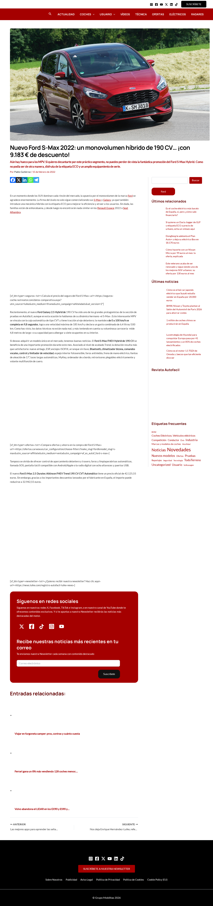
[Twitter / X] (166, 4)
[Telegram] (36, 180)
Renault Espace (105, 207)
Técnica (141, 14)
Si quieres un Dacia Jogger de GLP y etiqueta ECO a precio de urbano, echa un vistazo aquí (183, 225)
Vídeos (125, 14)
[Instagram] (151, 4)
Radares (197, 14)
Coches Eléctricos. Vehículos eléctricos (173, 435)
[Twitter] (103, 858)
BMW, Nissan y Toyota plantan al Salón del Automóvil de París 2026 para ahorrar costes (184, 309)
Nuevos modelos (163, 455)
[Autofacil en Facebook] (31, 628)
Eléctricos (177, 14)
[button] (193, 4)
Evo (182, 440)
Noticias (159, 449)
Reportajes (157, 460)
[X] (19, 180)
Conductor (173, 440)
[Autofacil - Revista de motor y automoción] (19, 14)
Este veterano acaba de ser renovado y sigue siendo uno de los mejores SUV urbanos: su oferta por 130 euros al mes (182, 268)
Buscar (196, 180)
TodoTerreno (192, 460)
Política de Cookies (133, 879)
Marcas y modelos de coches (166, 444)
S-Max (97, 199)
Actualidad (66, 14)
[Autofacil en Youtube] (61, 627)
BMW (154, 432)
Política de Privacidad (108, 879)
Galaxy (107, 199)
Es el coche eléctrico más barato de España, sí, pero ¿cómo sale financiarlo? (182, 211)
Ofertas (158, 14)
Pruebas (190, 455)
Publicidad (71, 879)
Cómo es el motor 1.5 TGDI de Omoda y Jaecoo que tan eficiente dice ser (183, 354)
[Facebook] (156, 4)
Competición (159, 440)
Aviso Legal (86, 879)
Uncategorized (161, 464)
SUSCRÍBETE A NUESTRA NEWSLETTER (106, 868)
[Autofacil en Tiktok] (41, 628)
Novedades (179, 449)
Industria (192, 440)
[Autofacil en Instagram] (51, 628)
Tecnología (178, 460)
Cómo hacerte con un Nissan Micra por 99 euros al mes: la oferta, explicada (181, 253)
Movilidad (186, 444)
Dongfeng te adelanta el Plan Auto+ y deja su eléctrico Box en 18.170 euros (182, 239)
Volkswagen (189, 465)
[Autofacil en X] (21, 628)
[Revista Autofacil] (177, 393)
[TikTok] (176, 4)
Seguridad (167, 460)
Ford (130, 195)
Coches (85, 14)
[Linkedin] (171, 4)
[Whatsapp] (30, 180)
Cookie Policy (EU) (157, 879)
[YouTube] (161, 4)
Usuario (106, 14)
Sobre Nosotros (53, 879)
